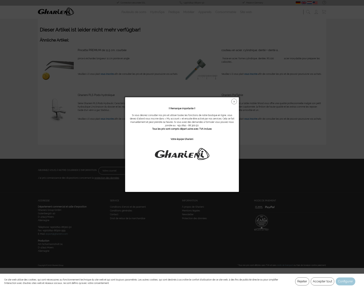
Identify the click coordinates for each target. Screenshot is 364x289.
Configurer (345, 281)
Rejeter (302, 281)
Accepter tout (322, 281)
